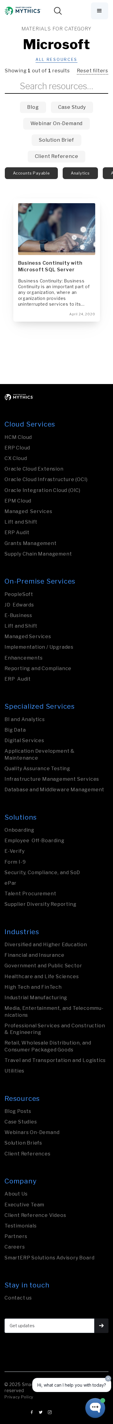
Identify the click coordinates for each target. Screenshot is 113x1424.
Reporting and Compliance (38, 668)
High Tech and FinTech (33, 987)
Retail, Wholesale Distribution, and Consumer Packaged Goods (48, 1046)
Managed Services (28, 511)
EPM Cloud (18, 501)
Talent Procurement (30, 893)
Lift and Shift (21, 522)
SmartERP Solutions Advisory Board (49, 1258)
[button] (99, 10)
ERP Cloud (17, 448)
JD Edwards (19, 605)
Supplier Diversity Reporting (40, 904)
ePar (11, 883)
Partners (16, 1236)
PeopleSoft (19, 594)
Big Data (15, 730)
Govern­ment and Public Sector (43, 966)
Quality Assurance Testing (37, 768)
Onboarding (19, 830)
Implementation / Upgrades (39, 647)
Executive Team (24, 1205)
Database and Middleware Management (54, 789)
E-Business (18, 615)
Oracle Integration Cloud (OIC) (42, 490)
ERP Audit (17, 532)
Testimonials (21, 1226)
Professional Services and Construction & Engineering (55, 1029)
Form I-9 (15, 862)
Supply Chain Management (38, 554)
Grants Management (31, 543)
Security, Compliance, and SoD (42, 872)
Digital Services (24, 740)
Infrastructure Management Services (52, 779)
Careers (15, 1247)
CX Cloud (16, 458)
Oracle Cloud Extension (34, 469)
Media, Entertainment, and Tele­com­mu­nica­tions (54, 1011)
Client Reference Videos (35, 1215)
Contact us (18, 1298)
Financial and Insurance (34, 955)
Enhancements (24, 658)
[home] (23, 11)
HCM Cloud (18, 437)
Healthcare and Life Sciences (42, 976)
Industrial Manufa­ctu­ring (36, 997)
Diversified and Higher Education (46, 944)
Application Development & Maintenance (40, 754)
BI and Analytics (25, 719)
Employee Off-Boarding (34, 840)
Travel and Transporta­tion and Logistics (55, 1060)
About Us (16, 1194)
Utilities (14, 1071)
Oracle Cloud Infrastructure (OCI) (46, 479)
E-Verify (14, 851)
